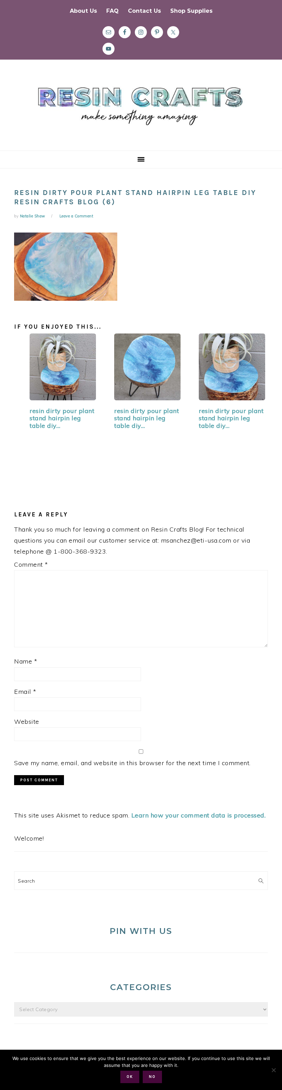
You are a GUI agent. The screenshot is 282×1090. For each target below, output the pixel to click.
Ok (130, 1076)
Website (26, 722)
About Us (83, 11)
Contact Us (144, 11)
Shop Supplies (191, 11)
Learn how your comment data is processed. (198, 815)
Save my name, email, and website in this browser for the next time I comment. (132, 763)
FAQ (112, 11)
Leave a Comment (76, 216)
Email (25, 692)
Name (25, 661)
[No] (273, 1070)
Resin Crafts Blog (141, 111)
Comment (31, 564)
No (152, 1076)
